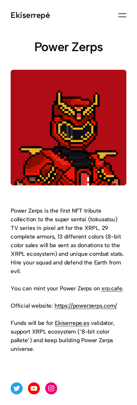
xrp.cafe (111, 288)
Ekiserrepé (30, 15)
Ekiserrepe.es (72, 323)
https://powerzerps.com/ (86, 305)
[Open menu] (122, 15)
